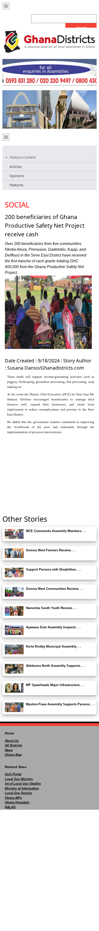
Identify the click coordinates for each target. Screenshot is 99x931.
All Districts (13, 745)
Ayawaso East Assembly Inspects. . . (53, 627)
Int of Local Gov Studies (23, 783)
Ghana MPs (13, 798)
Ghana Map (13, 755)
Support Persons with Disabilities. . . (53, 569)
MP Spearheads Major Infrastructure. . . (55, 685)
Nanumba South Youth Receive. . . (51, 608)
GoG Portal (13, 774)
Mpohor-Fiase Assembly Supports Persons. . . (60, 704)
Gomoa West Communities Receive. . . (54, 589)
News (9, 750)
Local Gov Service (18, 793)
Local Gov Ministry (19, 779)
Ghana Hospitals (17, 802)
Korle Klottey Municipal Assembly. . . (53, 646)
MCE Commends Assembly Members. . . (56, 531)
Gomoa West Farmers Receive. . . (50, 550)
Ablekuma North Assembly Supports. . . (55, 666)
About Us (12, 741)
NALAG (10, 807)
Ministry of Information (22, 788)
